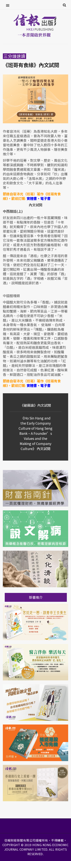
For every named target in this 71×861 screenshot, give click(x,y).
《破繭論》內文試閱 (35, 405)
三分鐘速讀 (14, 56)
